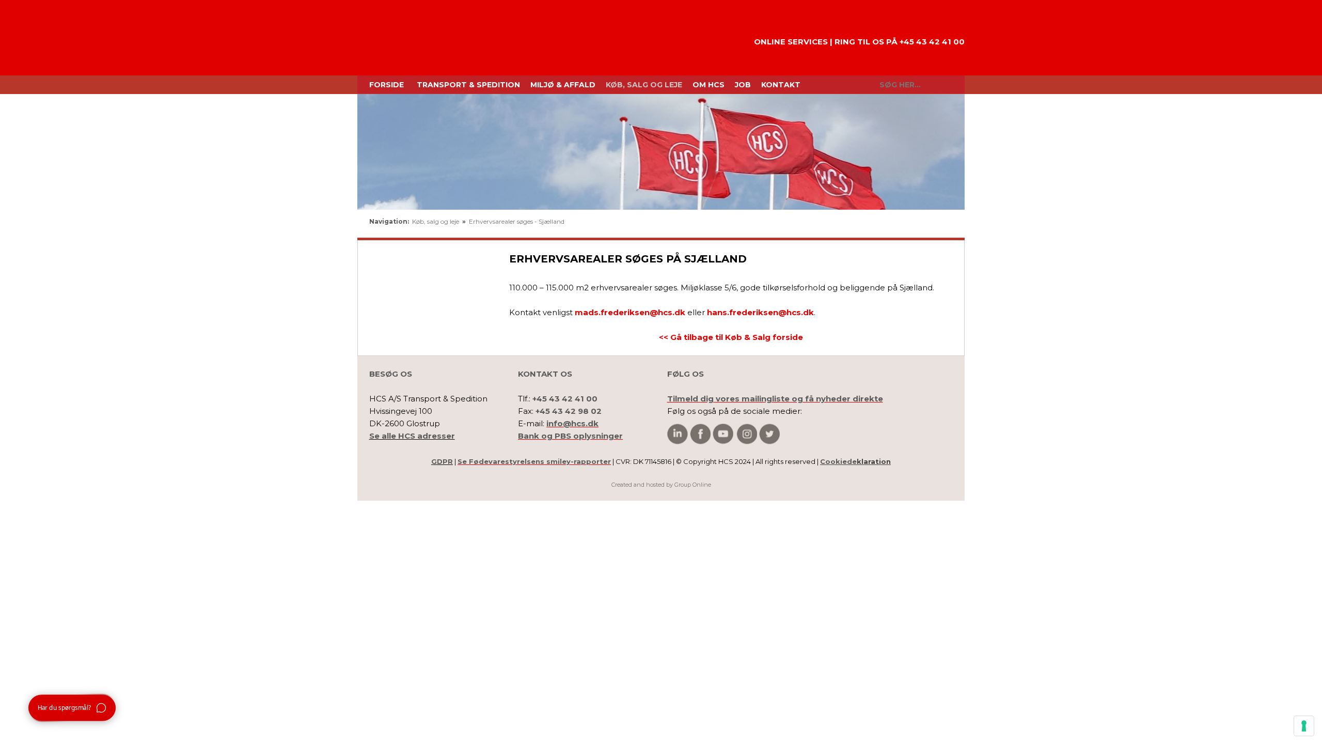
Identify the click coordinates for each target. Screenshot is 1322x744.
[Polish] (942, 224)
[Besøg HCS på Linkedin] (677, 434)
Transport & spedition (468, 84)
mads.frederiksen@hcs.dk (630, 312)
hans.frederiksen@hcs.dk (760, 312)
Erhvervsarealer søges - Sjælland (516, 221)
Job (743, 84)
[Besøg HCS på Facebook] (700, 434)
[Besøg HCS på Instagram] (746, 434)
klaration (855, 461)
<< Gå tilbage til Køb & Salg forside (731, 337)
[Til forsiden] (403, 38)
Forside (386, 84)
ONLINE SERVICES (791, 42)
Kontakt (780, 84)
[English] (906, 224)
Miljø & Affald (562, 84)
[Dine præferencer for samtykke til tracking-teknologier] (1304, 726)
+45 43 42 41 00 (932, 42)
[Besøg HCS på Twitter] (769, 434)
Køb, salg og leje (644, 84)
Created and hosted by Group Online (661, 484)
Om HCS (709, 84)
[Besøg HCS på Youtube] (723, 434)
